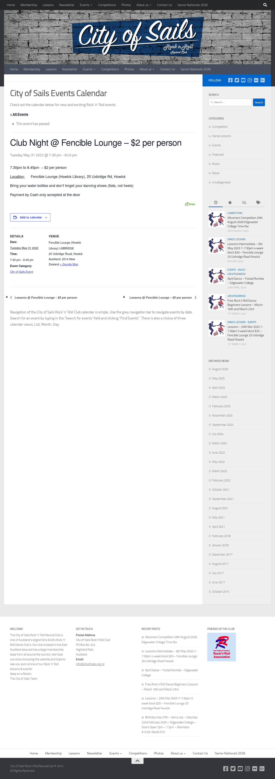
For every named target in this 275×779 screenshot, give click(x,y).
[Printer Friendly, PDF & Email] (189, 204)
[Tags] (258, 202)
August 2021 (220, 508)
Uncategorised (221, 182)
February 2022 (221, 480)
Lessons (48, 5)
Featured (218, 154)
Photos (126, 5)
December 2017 (222, 554)
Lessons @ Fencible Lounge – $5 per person (45, 297)
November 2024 (222, 415)
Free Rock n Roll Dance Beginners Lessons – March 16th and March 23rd (245, 305)
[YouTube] (243, 80)
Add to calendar (31, 217)
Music (216, 164)
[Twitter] (236, 80)
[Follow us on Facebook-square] (230, 80)
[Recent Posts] (216, 202)
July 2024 (218, 434)
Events (84, 5)
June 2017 (218, 582)
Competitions (107, 5)
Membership (29, 5)
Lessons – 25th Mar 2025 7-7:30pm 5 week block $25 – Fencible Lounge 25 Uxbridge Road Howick (167, 703)
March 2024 (219, 443)
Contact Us (164, 5)
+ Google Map (69, 264)
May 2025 (218, 378)
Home (11, 5)
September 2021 (223, 499)
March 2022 (219, 471)
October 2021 (220, 489)
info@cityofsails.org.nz (90, 664)
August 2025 (220, 369)
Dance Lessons (221, 136)
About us (142, 5)
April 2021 (218, 527)
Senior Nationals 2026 (193, 5)
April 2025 (218, 388)
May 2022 (218, 462)
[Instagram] (249, 80)
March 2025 (219, 397)
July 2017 (218, 573)
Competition (220, 127)
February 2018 (221, 536)
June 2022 (218, 452)
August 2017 (220, 564)
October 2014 (220, 591)
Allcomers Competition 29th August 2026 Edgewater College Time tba (245, 222)
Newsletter (66, 5)
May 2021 (218, 517)
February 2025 (221, 406)
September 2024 (223, 425)
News (215, 173)
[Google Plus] (262, 80)
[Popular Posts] (230, 202)
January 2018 (220, 545)
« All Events (19, 114)
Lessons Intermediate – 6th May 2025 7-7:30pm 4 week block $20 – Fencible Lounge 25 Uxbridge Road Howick (169, 656)
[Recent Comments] (244, 202)
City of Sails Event (21, 272)
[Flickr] (256, 80)
